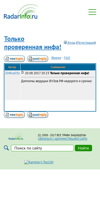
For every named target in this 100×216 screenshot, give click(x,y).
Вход (71, 42)
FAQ (67, 58)
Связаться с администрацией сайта (62, 139)
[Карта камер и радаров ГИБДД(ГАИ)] (22, 17)
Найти (83, 147)
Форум (56, 58)
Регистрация (86, 42)
